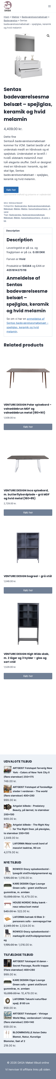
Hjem (6, 17)
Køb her (11, 189)
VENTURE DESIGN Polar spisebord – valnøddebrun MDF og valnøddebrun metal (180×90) (27, 408)
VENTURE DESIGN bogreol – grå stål (28, 576)
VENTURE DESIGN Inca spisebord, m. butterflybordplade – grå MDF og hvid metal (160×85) (27, 494)
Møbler (15, 17)
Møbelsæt (8, 209)
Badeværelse (10, 20)
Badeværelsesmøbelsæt (34, 17)
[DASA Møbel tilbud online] (8, 6)
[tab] (28, 231)
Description (13, 230)
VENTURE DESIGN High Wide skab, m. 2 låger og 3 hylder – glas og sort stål (26, 658)
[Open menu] (49, 6)
